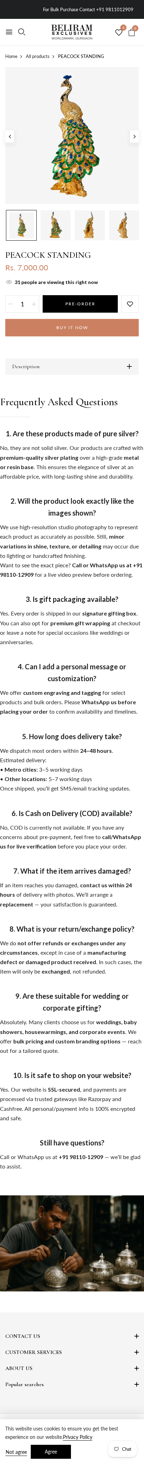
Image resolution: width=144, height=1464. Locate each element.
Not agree (16, 1452)
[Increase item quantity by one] (34, 304)
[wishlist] (118, 33)
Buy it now (72, 327)
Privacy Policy (77, 1437)
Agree (51, 1452)
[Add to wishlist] (130, 304)
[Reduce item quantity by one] (10, 304)
